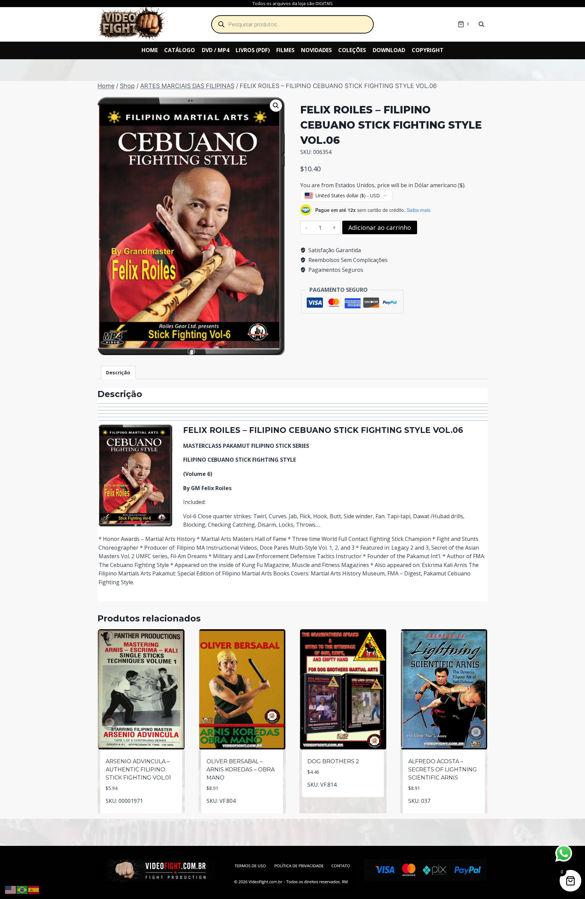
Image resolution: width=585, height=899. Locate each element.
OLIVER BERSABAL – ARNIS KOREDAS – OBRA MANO (241, 769)
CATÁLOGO (179, 50)
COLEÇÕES (352, 50)
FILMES (285, 50)
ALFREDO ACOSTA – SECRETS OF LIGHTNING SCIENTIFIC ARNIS (442, 769)
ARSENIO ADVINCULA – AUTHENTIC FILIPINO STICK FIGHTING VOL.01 (138, 769)
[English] (11, 889)
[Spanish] (34, 889)
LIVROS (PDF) (253, 50)
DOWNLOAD (389, 50)
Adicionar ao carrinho (379, 227)
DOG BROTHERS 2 (333, 761)
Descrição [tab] (118, 372)
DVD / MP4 (215, 50)
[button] (276, 106)
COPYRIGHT (427, 50)
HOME (150, 50)
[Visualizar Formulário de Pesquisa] (481, 24)
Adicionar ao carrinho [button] (141, 812)
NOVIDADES (316, 50)
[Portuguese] (22, 889)
